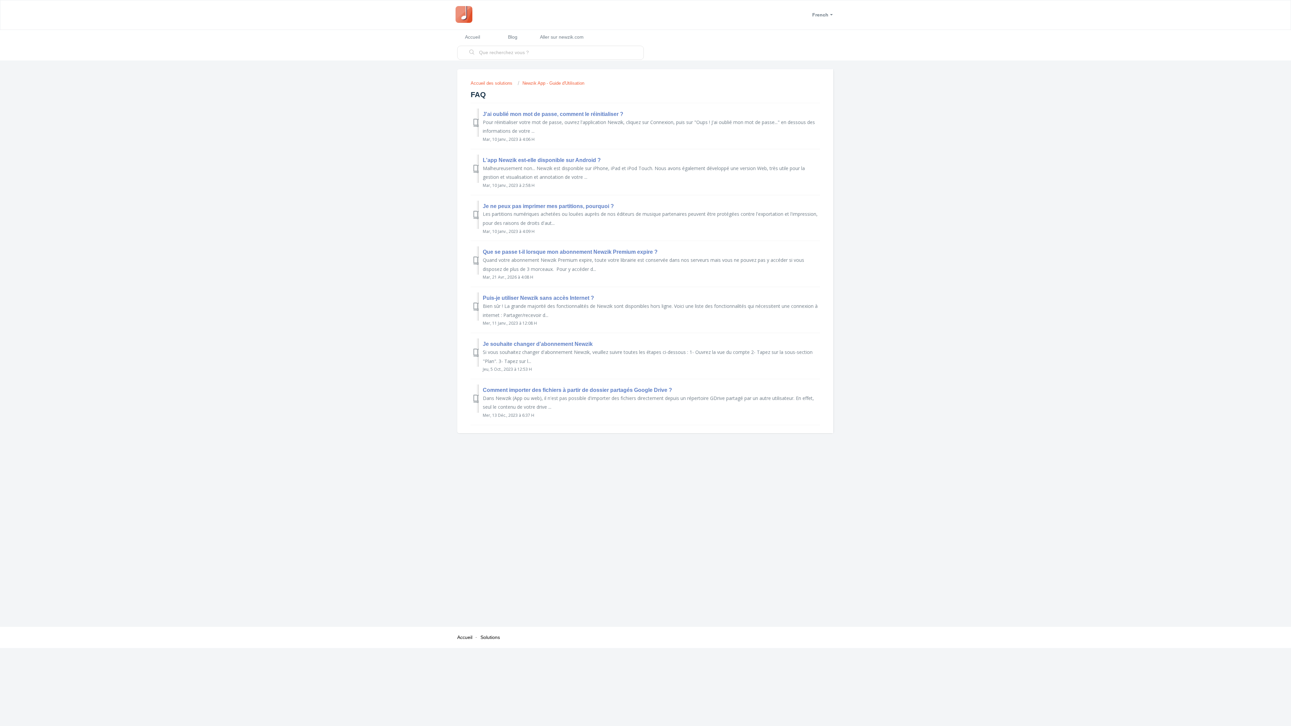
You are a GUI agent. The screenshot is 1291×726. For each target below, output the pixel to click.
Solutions (490, 637)
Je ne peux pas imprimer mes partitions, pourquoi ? (548, 206)
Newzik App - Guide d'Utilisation (553, 83)
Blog (512, 37)
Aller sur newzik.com (562, 37)
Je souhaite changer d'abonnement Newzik (538, 344)
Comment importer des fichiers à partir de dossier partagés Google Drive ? (577, 390)
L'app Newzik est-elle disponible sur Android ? (542, 160)
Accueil (472, 37)
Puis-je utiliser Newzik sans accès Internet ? (538, 298)
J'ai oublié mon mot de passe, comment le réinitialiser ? (553, 114)
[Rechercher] (472, 52)
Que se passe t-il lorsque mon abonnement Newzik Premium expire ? (570, 252)
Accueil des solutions (492, 83)
